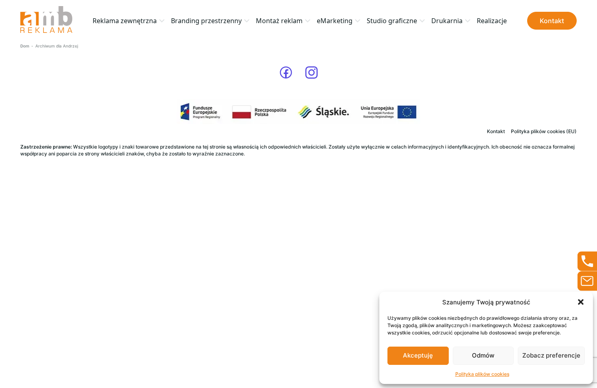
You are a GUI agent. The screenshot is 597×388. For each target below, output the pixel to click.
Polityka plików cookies (482, 374)
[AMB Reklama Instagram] (311, 72)
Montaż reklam (279, 20)
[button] (581, 302)
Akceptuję (418, 355)
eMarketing (335, 20)
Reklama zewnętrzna (125, 20)
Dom (24, 45)
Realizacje (492, 20)
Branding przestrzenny (206, 20)
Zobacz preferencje (551, 355)
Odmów (483, 355)
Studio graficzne (392, 20)
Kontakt (552, 21)
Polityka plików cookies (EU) (544, 131)
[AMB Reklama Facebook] (286, 72)
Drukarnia (447, 20)
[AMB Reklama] (46, 20)
